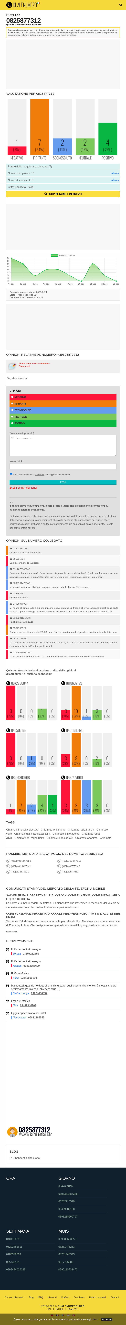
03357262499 (31, 953)
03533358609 (31, 965)
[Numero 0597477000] (86, 813)
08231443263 (66, 1246)
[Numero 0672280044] (31, 719)
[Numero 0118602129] (86, 719)
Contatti (115, 1297)
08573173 (18, 559)
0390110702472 (67, 1269)
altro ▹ (115, 173)
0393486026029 (15, 1269)
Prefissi (65, 1297)
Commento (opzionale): (22, 433)
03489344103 (28, 1005)
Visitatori (52, 1297)
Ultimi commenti (97, 1297)
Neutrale (20, 416)
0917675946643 (21, 569)
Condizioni (79, 1297)
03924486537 (39, 993)
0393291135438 (21, 618)
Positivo (19, 423)
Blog (31, 1297)
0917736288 (65, 1262)
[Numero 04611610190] (86, 766)
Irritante (20, 403)
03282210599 (66, 1201)
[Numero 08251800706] (31, 813)
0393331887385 (68, 1193)
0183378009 (13, 1254)
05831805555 (36, 1017)
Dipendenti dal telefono (26, 1158)
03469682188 (66, 1209)
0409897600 (19, 603)
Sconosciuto (22, 410)
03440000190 (29, 978)
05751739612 (20, 638)
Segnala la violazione (17, 378)
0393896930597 (68, 1239)
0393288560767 (68, 1216)
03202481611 (14, 1246)
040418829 (13, 1239)
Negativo (20, 397)
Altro (95, 1319)
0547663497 (65, 1186)
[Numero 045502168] (31, 766)
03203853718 (20, 548)
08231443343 (66, 1254)
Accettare (106, 1319)
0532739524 (19, 628)
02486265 (18, 593)
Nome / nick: (16, 461)
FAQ (40, 1297)
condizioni (39, 474)
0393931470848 (21, 583)
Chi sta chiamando (14, 1297)
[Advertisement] (63, 64)
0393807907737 (21, 652)
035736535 (13, 1262)
